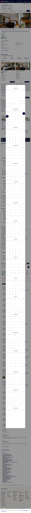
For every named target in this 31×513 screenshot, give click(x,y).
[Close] (30, 510)
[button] (23, 92)
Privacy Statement (25, 510)
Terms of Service (4, 511)
